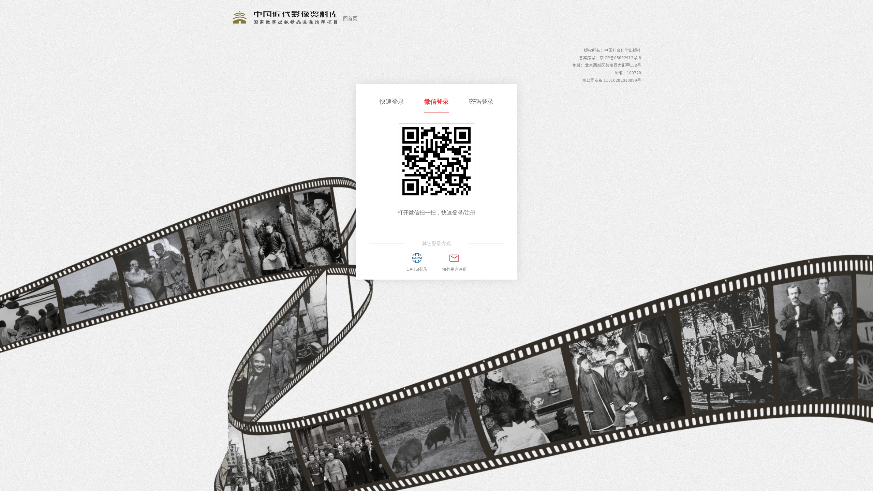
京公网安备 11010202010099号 (611, 80)
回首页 (350, 18)
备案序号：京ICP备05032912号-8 (610, 58)
